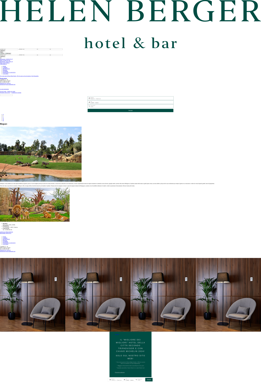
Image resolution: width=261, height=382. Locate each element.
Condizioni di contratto (16, 92)
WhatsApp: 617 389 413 (5, 83)
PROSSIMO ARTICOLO (5, 233)
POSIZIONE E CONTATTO (9, 72)
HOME (4, 66)
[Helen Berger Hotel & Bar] (130, 47)
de (3, 120)
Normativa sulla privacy (5, 92)
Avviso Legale (3, 91)
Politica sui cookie (11, 91)
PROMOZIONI (6, 68)
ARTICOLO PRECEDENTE (6, 232)
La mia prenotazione (4, 89)
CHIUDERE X (3, 64)
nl (3, 114)
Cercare (130, 110)
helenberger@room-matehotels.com (7, 84)
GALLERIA (5, 73)
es (3, 118)
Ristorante (5, 70)
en (3, 119)
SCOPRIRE (5, 71)
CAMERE (5, 67)
